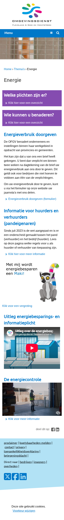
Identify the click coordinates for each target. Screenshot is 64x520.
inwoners (40, 461)
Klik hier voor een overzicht (25, 102)
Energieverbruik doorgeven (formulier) (32, 198)
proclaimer (10, 442)
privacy (20, 447)
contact (9, 447)
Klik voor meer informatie (24, 418)
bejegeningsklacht (15, 455)
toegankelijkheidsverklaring (21, 451)
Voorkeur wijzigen (24, 510)
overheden (11, 466)
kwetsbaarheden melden (35, 442)
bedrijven (26, 461)
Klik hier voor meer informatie (26, 253)
